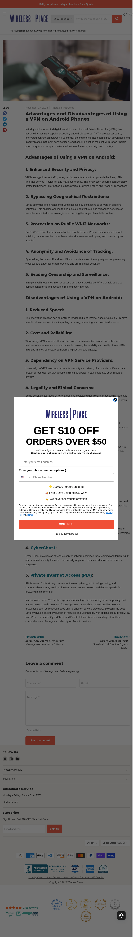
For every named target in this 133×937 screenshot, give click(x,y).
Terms (30, 515)
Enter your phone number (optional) (42, 470)
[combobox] (25, 477)
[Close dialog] (115, 399)
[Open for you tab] (121, 915)
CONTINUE (66, 524)
